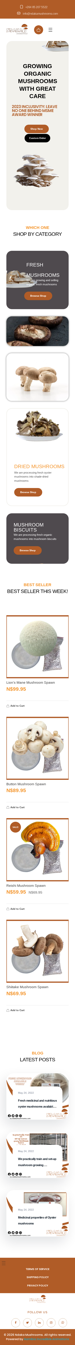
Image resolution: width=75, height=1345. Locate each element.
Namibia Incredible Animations (46, 1339)
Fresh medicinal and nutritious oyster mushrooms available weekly (37, 1106)
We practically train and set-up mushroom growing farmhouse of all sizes (37, 1165)
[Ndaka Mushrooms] (17, 29)
